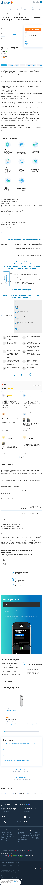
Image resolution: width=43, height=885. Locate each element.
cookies (15, 881)
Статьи (2, 839)
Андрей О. (30, 412)
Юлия (8, 394)
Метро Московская (26, 811)
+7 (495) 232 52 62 (11, 804)
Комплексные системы (10, 832)
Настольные (32, 837)
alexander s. (30, 394)
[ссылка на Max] (27, 872)
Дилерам (36, 840)
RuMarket (32, 850)
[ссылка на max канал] (29, 804)
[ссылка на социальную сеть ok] (35, 869)
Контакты (2, 841)
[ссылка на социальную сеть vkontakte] (27, 869)
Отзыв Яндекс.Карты (5, 407)
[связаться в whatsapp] (18, 8)
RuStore (25, 850)
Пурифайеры (32, 833)
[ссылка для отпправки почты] (32, 8)
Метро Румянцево (6, 811)
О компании (3, 832)
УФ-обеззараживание (22, 837)
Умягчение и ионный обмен (23, 841)
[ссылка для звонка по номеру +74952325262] (25, 8)
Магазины (2, 834)
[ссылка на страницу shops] (10, 8)
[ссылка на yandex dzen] (38, 869)
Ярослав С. (9, 435)
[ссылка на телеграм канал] (26, 804)
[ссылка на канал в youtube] (30, 869)
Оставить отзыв (37, 385)
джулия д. (30, 435)
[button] (41, 710)
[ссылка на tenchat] (41, 869)
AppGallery (19, 850)
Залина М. (9, 412)
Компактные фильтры (10, 834)
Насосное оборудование (22, 839)
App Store (5, 850)
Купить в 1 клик (33, 35)
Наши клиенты (6, 788)
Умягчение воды (9, 838)
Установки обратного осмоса (23, 835)
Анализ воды (37, 832)
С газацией (31, 839)
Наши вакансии (2, 837)
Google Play (11, 850)
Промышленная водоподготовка (21, 833)
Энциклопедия (8, 740)
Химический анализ (37, 835)
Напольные (32, 835)
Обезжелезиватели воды (10, 836)
